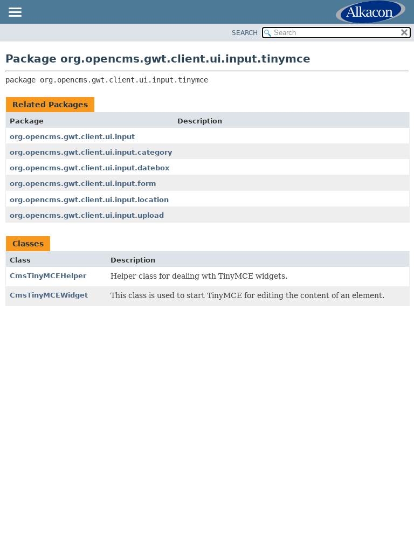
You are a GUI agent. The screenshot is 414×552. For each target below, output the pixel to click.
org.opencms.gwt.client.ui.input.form (83, 184)
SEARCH (245, 33)
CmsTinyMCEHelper (48, 276)
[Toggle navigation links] (14, 12)
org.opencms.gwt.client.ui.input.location (89, 200)
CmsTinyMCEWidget (49, 295)
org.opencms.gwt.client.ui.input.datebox (89, 168)
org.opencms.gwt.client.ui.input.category (91, 152)
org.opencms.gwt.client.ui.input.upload (87, 215)
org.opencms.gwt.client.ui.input (72, 137)
